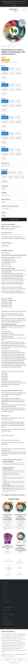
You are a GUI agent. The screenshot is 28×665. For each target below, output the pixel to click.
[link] (14, 5)
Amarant (18, 73)
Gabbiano (4, 181)
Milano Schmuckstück (6, 419)
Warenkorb (8, 574)
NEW (4, 585)
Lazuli (18, 69)
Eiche (16, 177)
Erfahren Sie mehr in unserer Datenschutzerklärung (13, 654)
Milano (13, 46)
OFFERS (5, 587)
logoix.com (21, 3)
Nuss (22, 177)
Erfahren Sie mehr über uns (7, 656)
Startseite (3, 46)
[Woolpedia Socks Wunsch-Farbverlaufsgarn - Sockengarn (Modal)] (21, 538)
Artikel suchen (6, 609)
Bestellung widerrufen (8, 624)
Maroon (4, 177)
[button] (14, 10)
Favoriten (19, 568)
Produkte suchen (8, 561)
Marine (12, 69)
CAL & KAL (5, 595)
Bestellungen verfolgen (8, 568)
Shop (9, 46)
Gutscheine (19, 574)
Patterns (5, 592)
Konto (4, 612)
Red (12, 73)
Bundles (5, 590)
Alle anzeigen (6, 602)
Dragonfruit (5, 73)
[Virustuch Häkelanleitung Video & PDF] (7, 538)
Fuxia (20, 172)
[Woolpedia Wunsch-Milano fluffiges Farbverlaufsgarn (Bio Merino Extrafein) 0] (14, 31)
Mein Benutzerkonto (19, 562)
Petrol (10, 177)
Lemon (4, 77)
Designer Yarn (6, 599)
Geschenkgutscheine (8, 621)
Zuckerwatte (12, 172)
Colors (4, 597)
